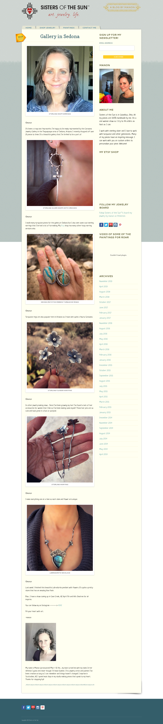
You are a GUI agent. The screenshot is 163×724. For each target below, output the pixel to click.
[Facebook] (101, 225)
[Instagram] (115, 225)
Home (28, 27)
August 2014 (104, 433)
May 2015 (103, 391)
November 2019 (105, 281)
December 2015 (105, 365)
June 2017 (103, 307)
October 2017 (105, 302)
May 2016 (103, 339)
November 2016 (105, 323)
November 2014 (105, 423)
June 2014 (103, 444)
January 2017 (105, 318)
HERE (60, 605)
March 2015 (104, 402)
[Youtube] (111, 225)
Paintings (68, 27)
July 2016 (103, 334)
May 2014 (103, 449)
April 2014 (103, 454)
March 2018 (104, 297)
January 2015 (105, 412)
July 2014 (103, 439)
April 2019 (103, 286)
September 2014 (106, 428)
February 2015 (105, 407)
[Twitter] (106, 225)
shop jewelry (47, 27)
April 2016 (103, 344)
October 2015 (105, 370)
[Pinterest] (120, 225)
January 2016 (105, 360)
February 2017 (105, 313)
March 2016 (104, 349)
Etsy (62, 226)
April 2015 (103, 397)
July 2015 (103, 386)
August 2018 (104, 292)
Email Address (106, 43)
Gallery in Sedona (59, 36)
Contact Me (89, 27)
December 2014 (105, 418)
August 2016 (104, 328)
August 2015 (104, 381)
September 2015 (106, 376)
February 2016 (105, 355)
